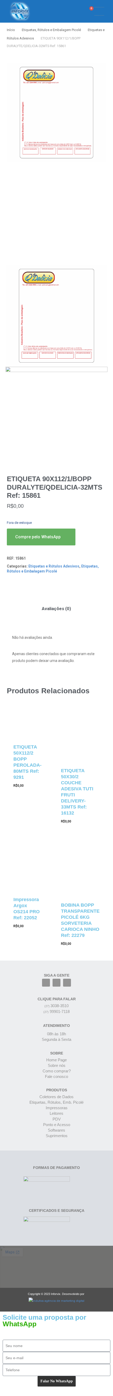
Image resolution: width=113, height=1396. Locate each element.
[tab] (56, 609)
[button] (70, 11)
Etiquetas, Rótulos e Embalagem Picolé (51, 30)
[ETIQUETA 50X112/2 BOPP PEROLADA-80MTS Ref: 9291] (28, 722)
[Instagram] (56, 983)
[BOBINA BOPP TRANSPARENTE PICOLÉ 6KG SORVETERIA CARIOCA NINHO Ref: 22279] (80, 869)
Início (11, 30)
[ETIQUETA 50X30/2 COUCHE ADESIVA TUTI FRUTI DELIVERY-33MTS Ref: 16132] (80, 734)
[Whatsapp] (67, 983)
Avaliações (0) (56, 608)
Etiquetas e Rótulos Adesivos (53, 566)
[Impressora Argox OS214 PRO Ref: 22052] (28, 866)
